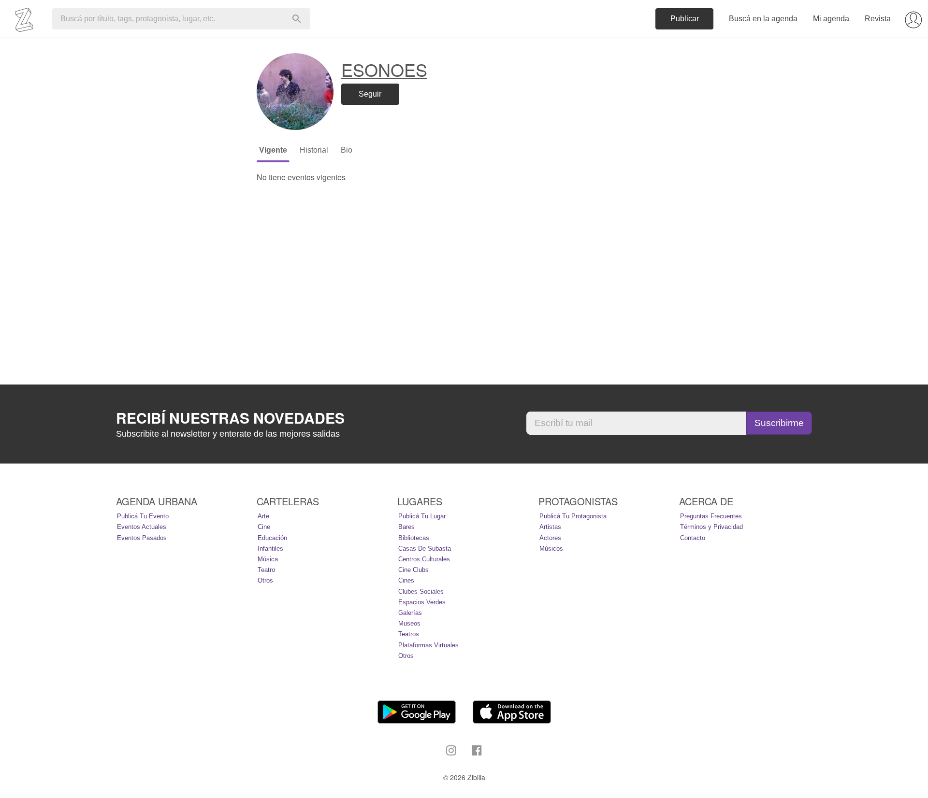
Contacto (692, 538)
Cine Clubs (413, 569)
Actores (550, 538)
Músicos (551, 548)
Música (268, 559)
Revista (878, 18)
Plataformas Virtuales (428, 645)
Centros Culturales (424, 559)
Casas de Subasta (424, 548)
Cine (264, 526)
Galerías (410, 612)
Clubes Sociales (421, 591)
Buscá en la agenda (763, 18)
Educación (272, 538)
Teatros (408, 634)
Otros (265, 580)
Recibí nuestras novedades (230, 418)
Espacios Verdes (422, 602)
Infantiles (270, 548)
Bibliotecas (413, 538)
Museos (409, 623)
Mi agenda (831, 18)
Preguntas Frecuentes (711, 516)
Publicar (684, 18)
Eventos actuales (141, 526)
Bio (346, 150)
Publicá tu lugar (422, 516)
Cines (406, 580)
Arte (263, 516)
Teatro (266, 569)
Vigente (273, 150)
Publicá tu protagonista (573, 516)
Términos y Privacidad (711, 526)
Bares (406, 526)
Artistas (550, 526)
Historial (314, 150)
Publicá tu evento (143, 516)
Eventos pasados (142, 538)
